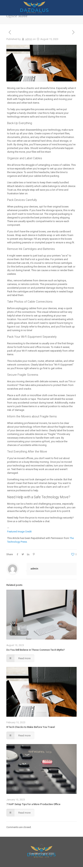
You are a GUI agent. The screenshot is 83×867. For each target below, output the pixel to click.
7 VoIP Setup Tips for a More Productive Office (33, 804)
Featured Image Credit (19, 531)
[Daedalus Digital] (34, 12)
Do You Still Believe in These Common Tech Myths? (35, 649)
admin (28, 39)
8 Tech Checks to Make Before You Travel (30, 727)
